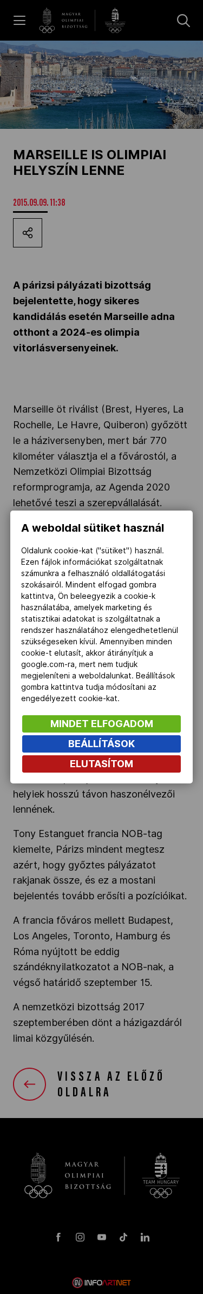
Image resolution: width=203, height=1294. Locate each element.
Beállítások (101, 743)
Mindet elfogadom (101, 723)
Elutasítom (101, 763)
